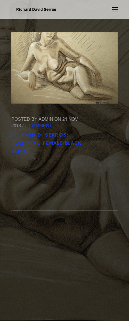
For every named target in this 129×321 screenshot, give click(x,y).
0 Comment (38, 125)
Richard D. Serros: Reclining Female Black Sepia (46, 143)
